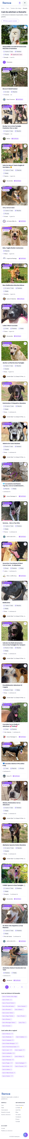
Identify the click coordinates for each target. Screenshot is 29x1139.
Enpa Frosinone (11, 99)
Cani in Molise (19, 1056)
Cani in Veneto (7, 1076)
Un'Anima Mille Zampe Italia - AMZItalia (17, 221)
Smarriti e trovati (5, 1112)
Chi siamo (18, 1114)
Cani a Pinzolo (21, 1016)
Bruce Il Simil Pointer (10, 89)
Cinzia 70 (9, 776)
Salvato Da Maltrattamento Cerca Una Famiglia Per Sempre (14, 644)
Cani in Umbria (7, 1069)
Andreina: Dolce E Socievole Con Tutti (14, 969)
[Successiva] (26, 987)
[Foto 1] (13, 43)
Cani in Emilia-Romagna (10, 1043)
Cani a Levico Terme (8, 1013)
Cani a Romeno (6, 1019)
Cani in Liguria (20, 1050)
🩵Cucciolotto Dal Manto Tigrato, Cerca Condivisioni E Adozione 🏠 (13, 486)
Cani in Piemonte (8, 1060)
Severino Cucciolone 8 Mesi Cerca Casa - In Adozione (13, 564)
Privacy (17, 1119)
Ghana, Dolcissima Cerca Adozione (11, 804)
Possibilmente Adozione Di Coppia (12, 686)
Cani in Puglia (7, 1063)
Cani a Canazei (22, 1006)
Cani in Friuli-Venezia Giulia (10, 1047)
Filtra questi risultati (11, 21)
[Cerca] (25, 1135)
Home (2, 8)
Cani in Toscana (20, 1066)
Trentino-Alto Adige (16, 8)
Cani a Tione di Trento (8, 1003)
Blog (17, 1112)
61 (22, 987)
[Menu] (25, 3)
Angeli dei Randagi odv (13, 258)
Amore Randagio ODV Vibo (14, 496)
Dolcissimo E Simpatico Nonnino (14, 403)
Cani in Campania (8, 1040)
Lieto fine (18, 1110)
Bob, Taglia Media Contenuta (13, 248)
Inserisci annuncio (5, 1114)
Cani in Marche (7, 1056)
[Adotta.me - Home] (6, 2)
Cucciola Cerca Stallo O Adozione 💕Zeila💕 (11, 725)
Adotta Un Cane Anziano (11, 443)
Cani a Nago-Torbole (8, 1016)
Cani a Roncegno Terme (9, 1022)
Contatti (18, 1121)
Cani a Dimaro (19, 1009)
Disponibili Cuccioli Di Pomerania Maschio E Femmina (14, 47)
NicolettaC (9, 980)
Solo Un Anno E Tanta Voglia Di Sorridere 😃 (13, 166)
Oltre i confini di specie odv (14, 576)
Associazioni (4, 1110)
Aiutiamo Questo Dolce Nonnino (14, 845)
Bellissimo (6, 602)
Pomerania (9, 62)
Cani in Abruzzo (7, 1033)
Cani (7, 8)
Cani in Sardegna (21, 1063)
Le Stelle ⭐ (19, 1107)
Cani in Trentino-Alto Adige (9, 996)
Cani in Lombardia (8, 1053)
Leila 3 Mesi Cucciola (10, 325)
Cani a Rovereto (7, 1009)
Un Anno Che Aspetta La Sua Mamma (13, 926)
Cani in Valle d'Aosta (8, 1073)
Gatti (2, 1107)
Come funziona (19, 1105)
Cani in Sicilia (7, 1066)
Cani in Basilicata (7, 1037)
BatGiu (8, 138)
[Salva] (25, 27)
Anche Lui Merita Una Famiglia (13, 363)
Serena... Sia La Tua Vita (11, 523)
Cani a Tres (22, 1022)
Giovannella (10, 181)
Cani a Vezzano (7, 1026)
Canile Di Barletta (11, 299)
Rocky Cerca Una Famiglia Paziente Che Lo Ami (12, 127)
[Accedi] (20, 3)
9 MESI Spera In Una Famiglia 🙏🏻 (14, 885)
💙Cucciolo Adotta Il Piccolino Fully (13, 764)
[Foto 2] (14, 43)
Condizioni (18, 1117)
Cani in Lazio (7, 1050)
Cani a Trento (7, 999)
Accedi (3, 1128)
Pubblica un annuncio (6, 1130)
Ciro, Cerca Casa (8, 207)
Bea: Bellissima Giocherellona (13, 285)
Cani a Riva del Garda (8, 1006)
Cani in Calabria (21, 1037)
